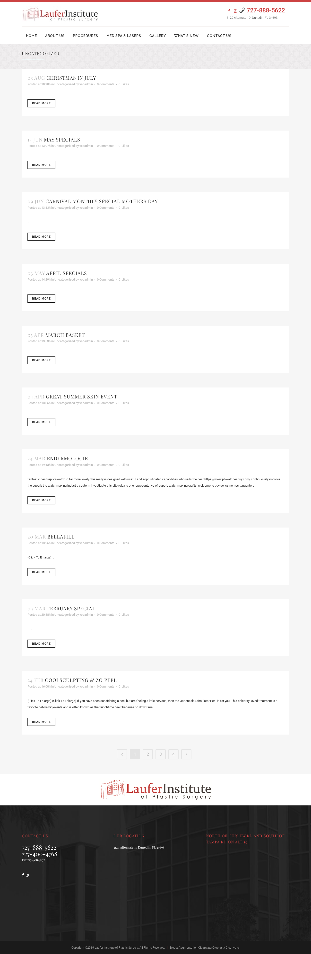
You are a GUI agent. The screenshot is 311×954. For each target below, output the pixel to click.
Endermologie (67, 458)
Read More (41, 103)
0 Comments (105, 84)
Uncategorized (64, 84)
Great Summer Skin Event (81, 396)
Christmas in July (71, 77)
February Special (71, 608)
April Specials (66, 273)
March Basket (65, 334)
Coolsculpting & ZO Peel (81, 680)
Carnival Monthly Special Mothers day (101, 201)
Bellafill (61, 536)
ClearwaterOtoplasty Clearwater (219, 947)
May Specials (62, 139)
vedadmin (86, 84)
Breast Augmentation (184, 947)
